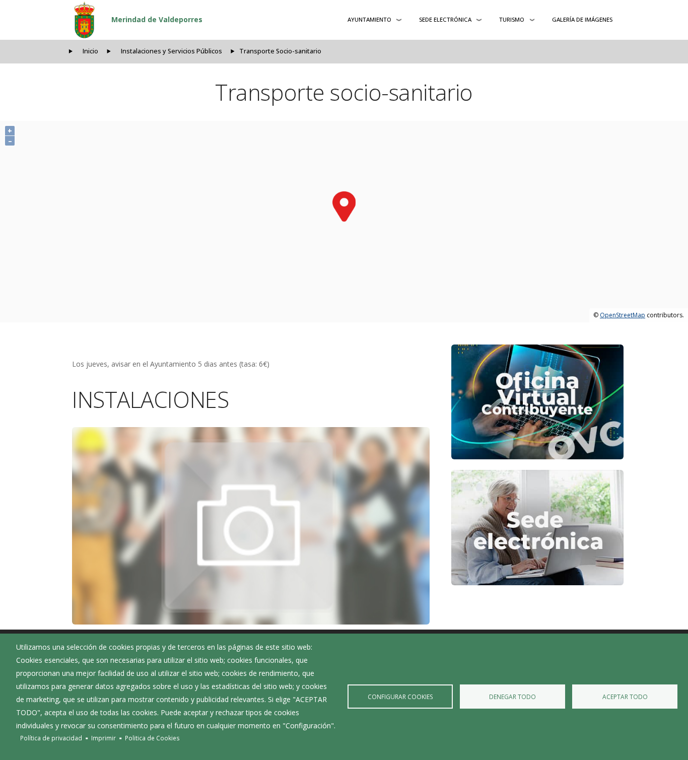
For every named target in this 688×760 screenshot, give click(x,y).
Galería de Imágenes (582, 19)
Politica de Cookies (152, 738)
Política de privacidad (51, 738)
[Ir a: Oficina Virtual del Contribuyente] (537, 401)
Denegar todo (512, 697)
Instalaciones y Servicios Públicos (171, 51)
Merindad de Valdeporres (156, 19)
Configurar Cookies (400, 697)
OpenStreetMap (622, 315)
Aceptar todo (625, 697)
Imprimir (103, 738)
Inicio (90, 51)
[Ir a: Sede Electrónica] (537, 527)
